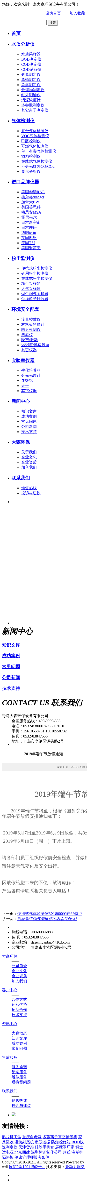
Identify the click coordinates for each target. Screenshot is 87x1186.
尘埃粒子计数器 (34, 299)
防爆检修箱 (61, 1142)
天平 (25, 386)
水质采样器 (31, 54)
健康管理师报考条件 (31, 1157)
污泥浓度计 (31, 100)
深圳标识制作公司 (46, 1152)
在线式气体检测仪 (36, 161)
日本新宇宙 (31, 222)
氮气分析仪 (31, 171)
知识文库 (29, 411)
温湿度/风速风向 (35, 345)
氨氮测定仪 (31, 74)
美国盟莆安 (31, 248)
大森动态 (19, 1033)
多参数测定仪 (32, 105)
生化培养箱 (31, 370)
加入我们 (29, 467)
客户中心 (9, 990)
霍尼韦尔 (29, 217)
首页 (16, 33)
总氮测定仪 (31, 85)
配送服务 (19, 1072)
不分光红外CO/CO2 (38, 166)
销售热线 (29, 488)
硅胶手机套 (44, 1147)
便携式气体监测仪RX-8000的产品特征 (49, 914)
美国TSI (28, 243)
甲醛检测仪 (31, 141)
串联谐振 (42, 1142)
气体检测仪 (23, 120)
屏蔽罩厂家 (64, 1147)
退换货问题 (21, 1082)
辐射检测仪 (31, 330)
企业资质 (29, 462)
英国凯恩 (29, 238)
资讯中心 (9, 1024)
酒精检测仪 (31, 156)
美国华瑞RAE (33, 192)
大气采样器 (31, 289)
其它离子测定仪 (34, 110)
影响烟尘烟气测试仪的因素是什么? (47, 919)
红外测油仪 (31, 95)
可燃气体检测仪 (34, 146)
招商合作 (19, 1010)
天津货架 (26, 1147)
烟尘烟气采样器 (34, 294)
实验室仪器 (23, 360)
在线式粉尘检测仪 (36, 278)
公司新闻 (29, 427)
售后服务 (9, 1057)
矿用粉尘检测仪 (34, 273)
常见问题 (29, 421)
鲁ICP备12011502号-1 (27, 1167)
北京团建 (22, 1152)
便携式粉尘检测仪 (36, 268)
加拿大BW (30, 202)
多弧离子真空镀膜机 (60, 1137)
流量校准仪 (31, 319)
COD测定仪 (31, 64)
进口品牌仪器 (25, 181)
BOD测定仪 (31, 59)
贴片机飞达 (11, 1137)
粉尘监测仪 (23, 258)
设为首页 (53, 13)
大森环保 (21, 442)
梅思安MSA (31, 212)
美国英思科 (31, 207)
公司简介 (19, 966)
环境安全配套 (25, 309)
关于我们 (29, 452)
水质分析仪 (23, 44)
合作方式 (19, 999)
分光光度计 (31, 375)
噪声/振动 (29, 340)
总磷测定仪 (31, 80)
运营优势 (19, 1004)
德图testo (28, 233)
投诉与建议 (31, 493)
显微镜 (27, 380)
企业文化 (29, 457)
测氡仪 (27, 335)
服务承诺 (19, 1067)
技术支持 (29, 432)
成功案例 (29, 416)
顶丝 (67, 1152)
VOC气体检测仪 (35, 136)
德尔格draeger (32, 197)
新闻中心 (21, 401)
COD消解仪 (31, 69)
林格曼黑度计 (32, 324)
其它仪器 (29, 350)
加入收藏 (77, 13)
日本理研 (29, 227)
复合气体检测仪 (34, 131)
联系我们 (21, 477)
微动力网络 (75, 1167)
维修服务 (19, 1077)
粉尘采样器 (31, 283)
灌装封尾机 (24, 1142)
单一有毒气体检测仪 (38, 151)
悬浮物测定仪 (32, 90)
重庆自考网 (32, 1137)
